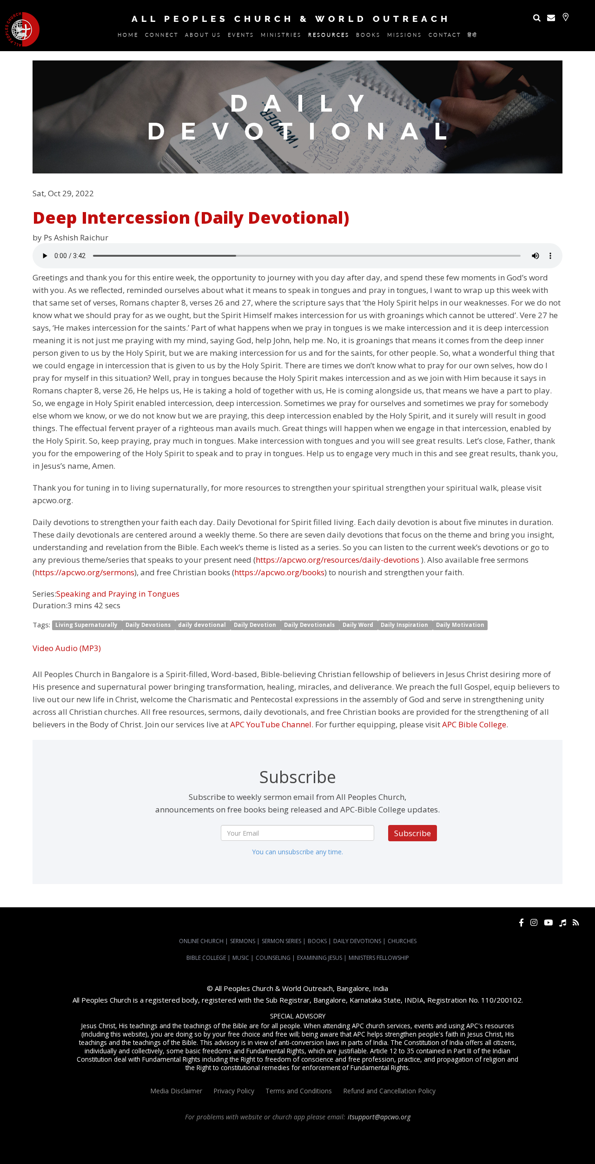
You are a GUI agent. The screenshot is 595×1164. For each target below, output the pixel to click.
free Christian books (533, 1142)
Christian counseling (380, 1150)
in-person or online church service (170, 1134)
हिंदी (472, 36)
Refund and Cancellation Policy (389, 1090)
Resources (329, 36)
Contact (445, 36)
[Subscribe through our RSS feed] (576, 922)
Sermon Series (281, 941)
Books (368, 36)
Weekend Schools (328, 1150)
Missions (404, 36)
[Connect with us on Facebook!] (521, 922)
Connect (161, 36)
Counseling (273, 958)
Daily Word (359, 625)
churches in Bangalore (215, 1142)
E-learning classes (279, 1150)
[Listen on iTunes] (562, 922)
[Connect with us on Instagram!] (533, 922)
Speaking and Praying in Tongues (117, 593)
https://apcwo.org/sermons (84, 572)
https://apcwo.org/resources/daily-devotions (337, 559)
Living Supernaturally (87, 625)
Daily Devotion (256, 625)
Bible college (184, 1150)
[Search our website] (537, 17)
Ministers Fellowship (379, 958)
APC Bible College (474, 724)
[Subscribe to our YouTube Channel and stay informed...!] (548, 922)
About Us (203, 36)
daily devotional (202, 625)
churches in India (278, 1142)
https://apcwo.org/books (279, 572)
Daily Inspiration (405, 625)
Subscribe (412, 833)
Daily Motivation (460, 625)
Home (128, 36)
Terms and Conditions (298, 1090)
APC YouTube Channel (270, 724)
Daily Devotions (149, 625)
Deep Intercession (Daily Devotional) (191, 217)
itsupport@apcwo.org (379, 1116)
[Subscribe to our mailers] (551, 17)
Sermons (242, 941)
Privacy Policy (233, 1090)
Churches (402, 941)
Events (241, 36)
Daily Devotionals (310, 625)
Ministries (281, 36)
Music (240, 958)
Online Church (201, 941)
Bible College (206, 958)
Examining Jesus (319, 958)
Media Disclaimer (176, 1090)
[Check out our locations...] (565, 17)
